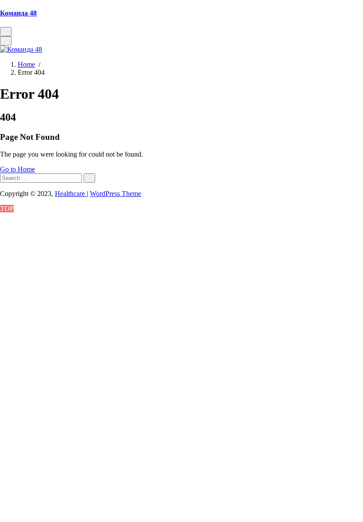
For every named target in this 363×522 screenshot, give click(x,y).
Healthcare (71, 193)
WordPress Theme (115, 193)
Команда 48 (18, 13)
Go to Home (17, 169)
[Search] (89, 178)
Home (26, 64)
